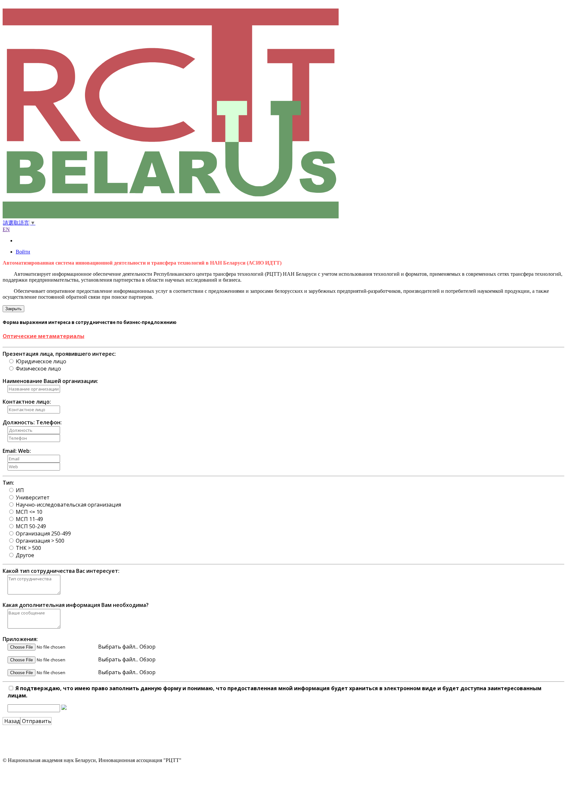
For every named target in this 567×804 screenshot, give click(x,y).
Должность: (19, 422)
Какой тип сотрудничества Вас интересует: (61, 570)
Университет (33, 497)
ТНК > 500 (28, 548)
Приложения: (20, 639)
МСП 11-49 (29, 519)
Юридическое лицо (41, 361)
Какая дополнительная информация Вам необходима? (76, 605)
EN (6, 229)
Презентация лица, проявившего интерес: (59, 353)
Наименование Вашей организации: (50, 381)
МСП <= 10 (29, 511)
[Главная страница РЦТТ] (283, 114)
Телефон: (49, 422)
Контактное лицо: (27, 401)
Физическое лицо (38, 368)
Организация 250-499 (43, 533)
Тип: (8, 482)
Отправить (36, 721)
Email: (10, 450)
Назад (11, 721)
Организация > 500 (40, 540)
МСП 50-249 (31, 526)
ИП (20, 490)
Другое (25, 555)
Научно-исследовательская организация (68, 504)
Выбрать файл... (118, 646)
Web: (24, 450)
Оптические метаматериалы (43, 336)
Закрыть (13, 308)
